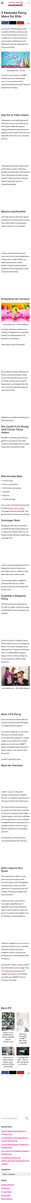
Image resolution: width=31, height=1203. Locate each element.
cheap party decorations (13, 971)
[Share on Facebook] (5, 22)
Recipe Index (6, 1195)
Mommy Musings (7, 1185)
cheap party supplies (16, 508)
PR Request (5, 1188)
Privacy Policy (6, 1192)
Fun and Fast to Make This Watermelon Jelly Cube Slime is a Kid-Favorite (15, 1161)
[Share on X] (12, 22)
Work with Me (6, 1199)
